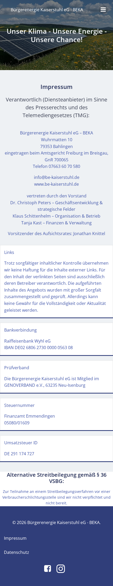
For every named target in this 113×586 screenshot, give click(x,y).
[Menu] (103, 9)
